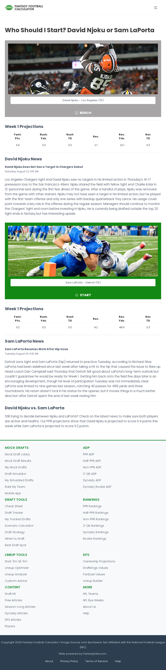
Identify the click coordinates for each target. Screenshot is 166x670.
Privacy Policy (69, 661)
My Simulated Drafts (19, 480)
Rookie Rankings (94, 539)
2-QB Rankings (93, 526)
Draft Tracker (14, 513)
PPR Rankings (92, 506)
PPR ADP (88, 454)
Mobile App (13, 493)
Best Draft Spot (15, 545)
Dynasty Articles (16, 613)
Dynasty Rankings (96, 532)
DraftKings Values (95, 568)
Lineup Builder (93, 581)
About (49, 661)
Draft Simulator (15, 474)
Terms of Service (96, 661)
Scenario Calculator (19, 526)
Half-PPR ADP (92, 461)
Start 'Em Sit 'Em (16, 561)
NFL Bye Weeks (93, 600)
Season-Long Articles (20, 607)
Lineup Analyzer (16, 574)
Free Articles (13, 600)
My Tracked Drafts (18, 519)
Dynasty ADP (92, 480)
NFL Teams (90, 594)
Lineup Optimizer (17, 568)
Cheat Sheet (14, 506)
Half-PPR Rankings (95, 513)
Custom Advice (16, 581)
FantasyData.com (95, 654)
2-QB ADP (90, 474)
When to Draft (14, 539)
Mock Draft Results (18, 461)
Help (86, 613)
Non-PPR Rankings (96, 519)
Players (10, 626)
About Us (89, 607)
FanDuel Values (94, 574)
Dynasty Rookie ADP (97, 487)
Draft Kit (10, 594)
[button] (156, 7)
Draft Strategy (15, 532)
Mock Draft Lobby (17, 454)
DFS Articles (13, 620)
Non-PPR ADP (92, 467)
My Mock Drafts (16, 467)
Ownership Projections (99, 561)
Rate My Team (15, 487)
